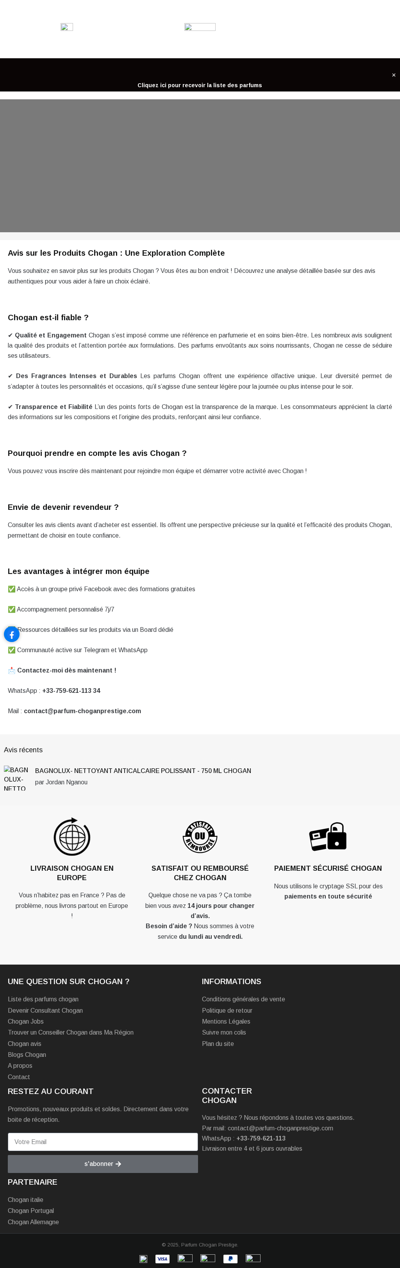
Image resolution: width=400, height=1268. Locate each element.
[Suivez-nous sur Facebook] (12, 634)
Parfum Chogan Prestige (209, 1245)
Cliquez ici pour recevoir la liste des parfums (200, 85)
